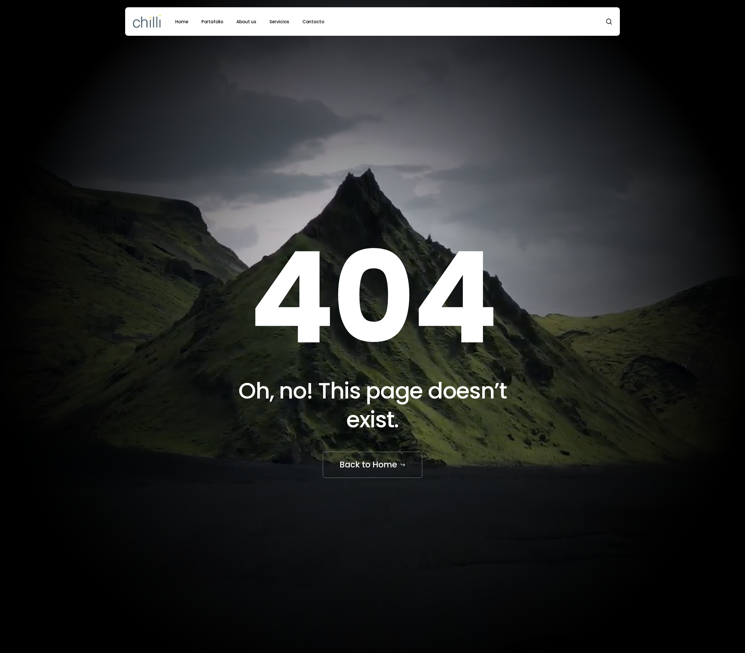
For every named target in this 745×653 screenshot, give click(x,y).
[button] (373, 464)
